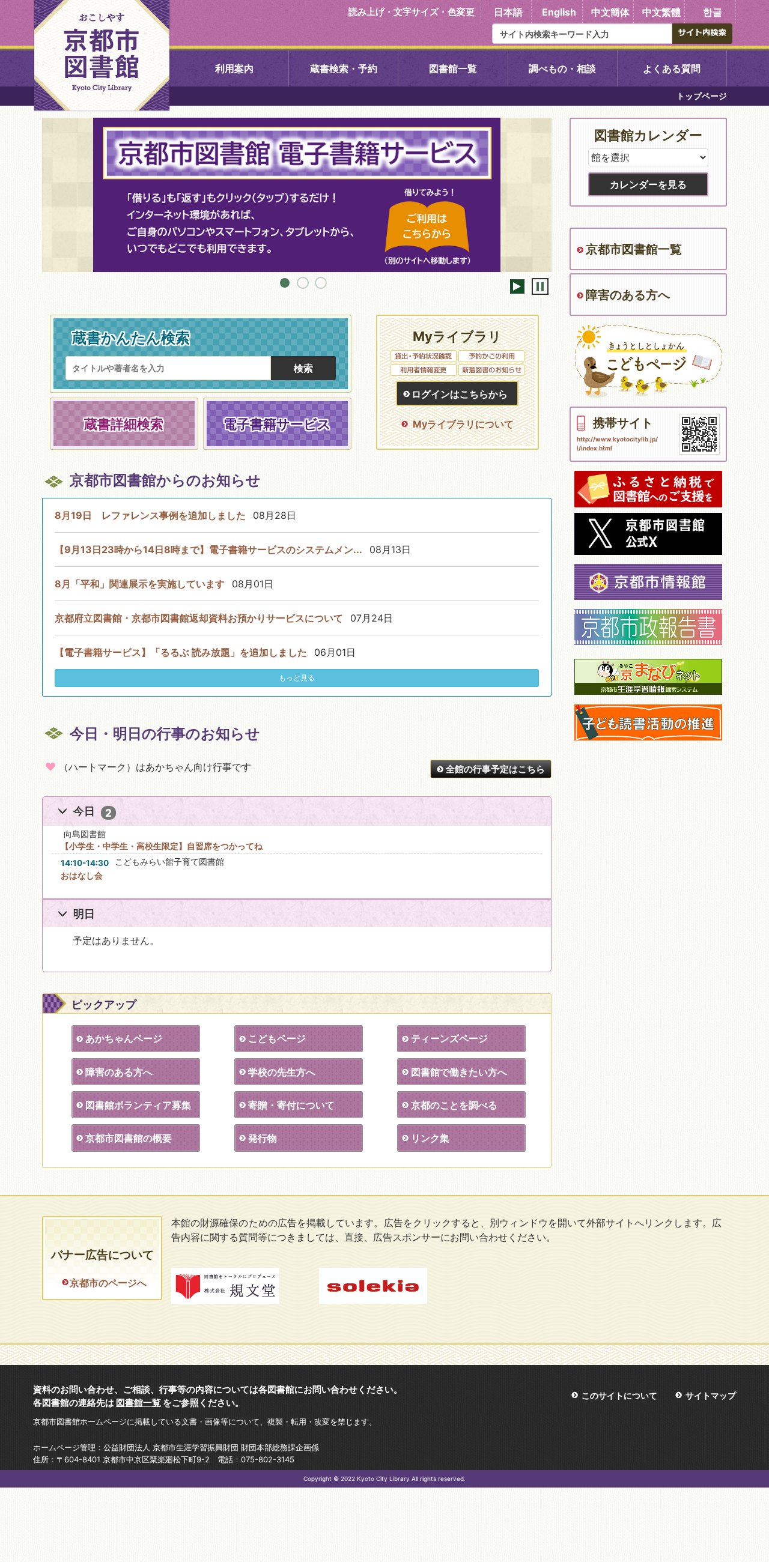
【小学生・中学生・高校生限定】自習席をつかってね (162, 846)
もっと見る (297, 677)
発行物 (262, 1138)
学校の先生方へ (281, 1072)
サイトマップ (710, 1395)
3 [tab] (321, 283)
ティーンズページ (449, 1038)
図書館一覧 (453, 68)
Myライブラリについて (463, 424)
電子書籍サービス (277, 424)
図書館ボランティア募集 (138, 1105)
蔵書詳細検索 (123, 424)
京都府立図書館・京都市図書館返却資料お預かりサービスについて (199, 618)
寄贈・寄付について (291, 1105)
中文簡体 (610, 12)
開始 (517, 286)
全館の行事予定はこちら (495, 769)
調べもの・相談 (562, 68)
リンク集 (430, 1138)
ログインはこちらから (460, 394)
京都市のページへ (108, 1283)
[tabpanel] (297, 195)
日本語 (508, 12)
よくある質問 (672, 68)
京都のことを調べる (454, 1105)
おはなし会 (82, 875)
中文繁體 (661, 12)
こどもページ (277, 1038)
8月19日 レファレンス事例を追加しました (150, 515)
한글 (712, 12)
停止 (540, 286)
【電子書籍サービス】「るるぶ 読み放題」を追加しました (181, 652)
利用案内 (234, 68)
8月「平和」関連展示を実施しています (140, 584)
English (559, 12)
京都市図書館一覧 (634, 249)
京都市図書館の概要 (128, 1138)
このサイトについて (619, 1395)
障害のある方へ (119, 1072)
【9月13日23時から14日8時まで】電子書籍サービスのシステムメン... (208, 549)
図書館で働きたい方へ (459, 1072)
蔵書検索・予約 (343, 68)
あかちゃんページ (123, 1038)
